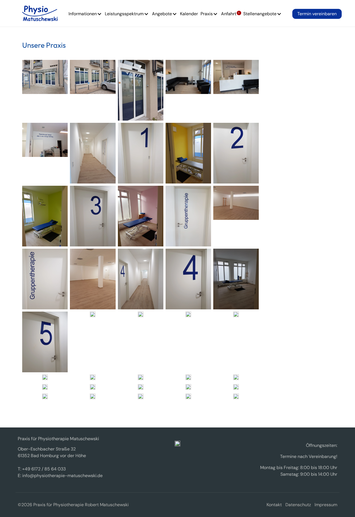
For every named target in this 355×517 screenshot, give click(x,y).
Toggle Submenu (99, 14)
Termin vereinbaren (317, 14)
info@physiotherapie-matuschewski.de (62, 475)
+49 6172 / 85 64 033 (44, 469)
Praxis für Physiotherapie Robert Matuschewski (40, 13)
